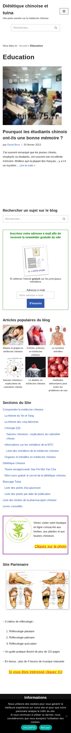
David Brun (13, 144)
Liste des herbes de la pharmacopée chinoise (29, 500)
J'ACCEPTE (29, 727)
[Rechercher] (56, 27)
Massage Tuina (12, 481)
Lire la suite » (27, 165)
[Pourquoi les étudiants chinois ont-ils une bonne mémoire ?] (35, 95)
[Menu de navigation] (64, 11)
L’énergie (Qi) (12, 427)
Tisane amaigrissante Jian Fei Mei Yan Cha (30, 469)
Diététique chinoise (14, 463)
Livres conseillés (13, 506)
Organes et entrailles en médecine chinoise (30, 456)
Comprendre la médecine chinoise (23, 409)
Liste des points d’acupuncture (23, 487)
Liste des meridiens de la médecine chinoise (32, 450)
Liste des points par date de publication (27, 493)
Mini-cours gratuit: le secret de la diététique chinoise (35, 475)
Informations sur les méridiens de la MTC (29, 444)
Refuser (45, 727)
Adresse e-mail (36, 290)
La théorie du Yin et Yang (19, 415)
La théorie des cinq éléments (22, 421)
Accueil (23, 45)
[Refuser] (66, 716)
